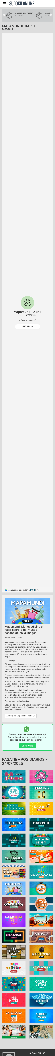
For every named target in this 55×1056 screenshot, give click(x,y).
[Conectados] (13, 904)
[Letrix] (13, 776)
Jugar (26, 326)
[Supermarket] (13, 872)
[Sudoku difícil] (41, 1032)
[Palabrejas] (41, 808)
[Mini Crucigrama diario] (13, 840)
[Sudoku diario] (13, 1032)
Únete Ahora (27, 746)
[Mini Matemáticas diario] (13, 1000)
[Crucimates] (13, 856)
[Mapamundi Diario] (13, 888)
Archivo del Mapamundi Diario (19, 716)
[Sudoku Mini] (41, 888)
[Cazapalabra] (13, 808)
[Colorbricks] (13, 920)
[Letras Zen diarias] (13, 792)
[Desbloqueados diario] (13, 952)
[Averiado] (41, 936)
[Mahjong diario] (41, 856)
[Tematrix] (41, 792)
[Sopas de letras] (13, 968)
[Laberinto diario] (41, 1000)
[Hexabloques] (41, 904)
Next (51, 15)
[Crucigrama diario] (41, 824)
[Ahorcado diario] (41, 920)
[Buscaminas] (41, 952)
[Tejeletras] (13, 824)
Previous (4, 15)
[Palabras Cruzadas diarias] (41, 776)
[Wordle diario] (41, 840)
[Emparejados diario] (41, 968)
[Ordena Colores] (41, 872)
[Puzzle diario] (13, 984)
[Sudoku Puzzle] (41, 1015)
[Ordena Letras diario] (41, 984)
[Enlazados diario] (13, 936)
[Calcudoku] (13, 1015)
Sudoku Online (22, 3)
